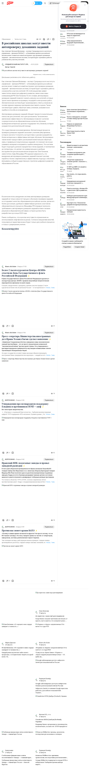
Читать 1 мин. (50, 355)
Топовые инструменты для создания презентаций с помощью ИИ (76, 154)
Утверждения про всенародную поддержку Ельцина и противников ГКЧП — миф (25, 405)
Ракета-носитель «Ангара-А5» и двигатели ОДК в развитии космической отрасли (77, 190)
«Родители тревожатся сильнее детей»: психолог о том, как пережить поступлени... (76, 162)
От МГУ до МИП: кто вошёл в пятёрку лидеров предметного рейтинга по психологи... (76, 169)
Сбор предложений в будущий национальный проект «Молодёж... (75, 42)
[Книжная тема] (37, 3)
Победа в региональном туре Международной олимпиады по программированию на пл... (77, 197)
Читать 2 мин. (50, 414)
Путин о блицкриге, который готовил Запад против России (77, 118)
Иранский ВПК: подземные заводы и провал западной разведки (25, 464)
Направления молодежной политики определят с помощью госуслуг (76, 183)
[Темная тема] (40, 3)
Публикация (56, 3)
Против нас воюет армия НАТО (18, 530)
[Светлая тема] (33, 3)
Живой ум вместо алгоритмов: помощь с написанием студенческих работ (77, 147)
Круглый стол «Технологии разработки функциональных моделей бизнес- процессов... (77, 204)
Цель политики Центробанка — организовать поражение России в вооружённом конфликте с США (77, 112)
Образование (6, 39)
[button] (45, 3)
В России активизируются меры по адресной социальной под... (76, 35)
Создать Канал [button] (79, 247)
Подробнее (67, 247)
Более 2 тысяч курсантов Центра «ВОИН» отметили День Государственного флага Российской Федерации (24, 273)
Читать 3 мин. (50, 288)
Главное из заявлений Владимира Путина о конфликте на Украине (74, 126)
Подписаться (49, 64)
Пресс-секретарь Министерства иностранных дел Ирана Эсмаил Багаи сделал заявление (26, 337)
